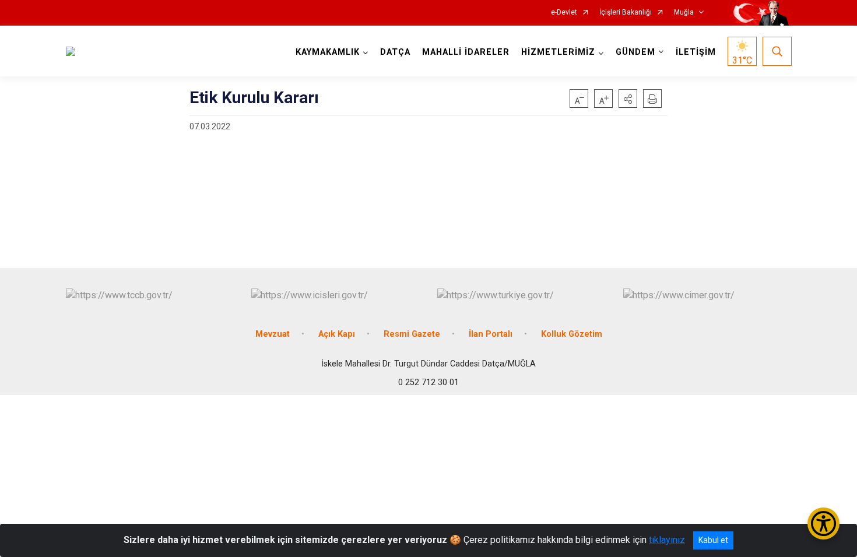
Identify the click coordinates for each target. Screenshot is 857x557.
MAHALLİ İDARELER (466, 52)
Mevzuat (272, 334)
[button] (628, 98)
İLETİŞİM (696, 52)
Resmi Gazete (412, 334)
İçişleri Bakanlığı (625, 12)
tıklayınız (667, 539)
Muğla (684, 12)
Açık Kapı (336, 334)
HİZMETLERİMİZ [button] (558, 52)
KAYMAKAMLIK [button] (328, 52)
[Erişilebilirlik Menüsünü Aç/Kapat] (823, 523)
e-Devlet (564, 12)
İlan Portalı (490, 334)
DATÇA (395, 52)
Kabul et (713, 540)
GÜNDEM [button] (635, 52)
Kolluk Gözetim (571, 334)
